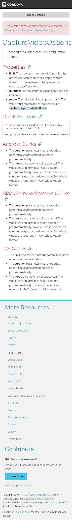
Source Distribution (18, 330)
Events (11, 410)
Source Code (15, 359)
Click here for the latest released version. (30, 30)
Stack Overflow (16, 374)
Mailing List (14, 381)
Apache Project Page (19, 323)
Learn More (16, 476)
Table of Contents (35, 14)
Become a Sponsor (18, 417)
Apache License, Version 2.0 (39, 498)
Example (27, 116)
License (12, 338)
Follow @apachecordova (18, 485)
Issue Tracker (15, 367)
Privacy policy (15, 439)
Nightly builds (15, 388)
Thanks (11, 424)
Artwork (12, 345)
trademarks (55, 502)
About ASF (13, 403)
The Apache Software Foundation (41, 495)
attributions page (21, 512)
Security (12, 431)
